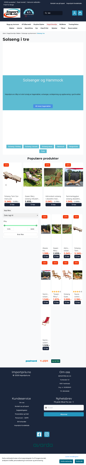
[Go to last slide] (6, 185)
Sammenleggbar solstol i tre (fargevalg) (46, 341)
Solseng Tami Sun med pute (11, 197)
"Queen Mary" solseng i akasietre (56, 295)
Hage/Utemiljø (11, 33)
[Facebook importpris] (39, 434)
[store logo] (12, 13)
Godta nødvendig (66, 461)
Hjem (4, 33)
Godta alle (79, 461)
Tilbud (63, 28)
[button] (28, 13)
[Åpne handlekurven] (80, 13)
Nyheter (54, 28)
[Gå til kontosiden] (74, 13)
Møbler (18, 33)
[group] (12, 185)
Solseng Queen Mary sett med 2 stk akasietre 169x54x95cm (67, 295)
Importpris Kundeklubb (74, 3)
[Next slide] (80, 185)
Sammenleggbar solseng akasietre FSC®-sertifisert (73, 197)
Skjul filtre (7, 210)
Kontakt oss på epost (57, 3)
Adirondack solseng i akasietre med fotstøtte (53, 197)
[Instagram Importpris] (47, 434)
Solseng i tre (41, 33)
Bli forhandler (21, 421)
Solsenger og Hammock (29, 33)
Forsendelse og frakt (22, 414)
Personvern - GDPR (21, 418)
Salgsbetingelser (21, 410)
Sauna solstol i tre (77, 295)
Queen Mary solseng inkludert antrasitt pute (31, 197)
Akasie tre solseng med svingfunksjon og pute (46, 249)
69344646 (66, 391)
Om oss (21, 402)
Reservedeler (73, 28)
